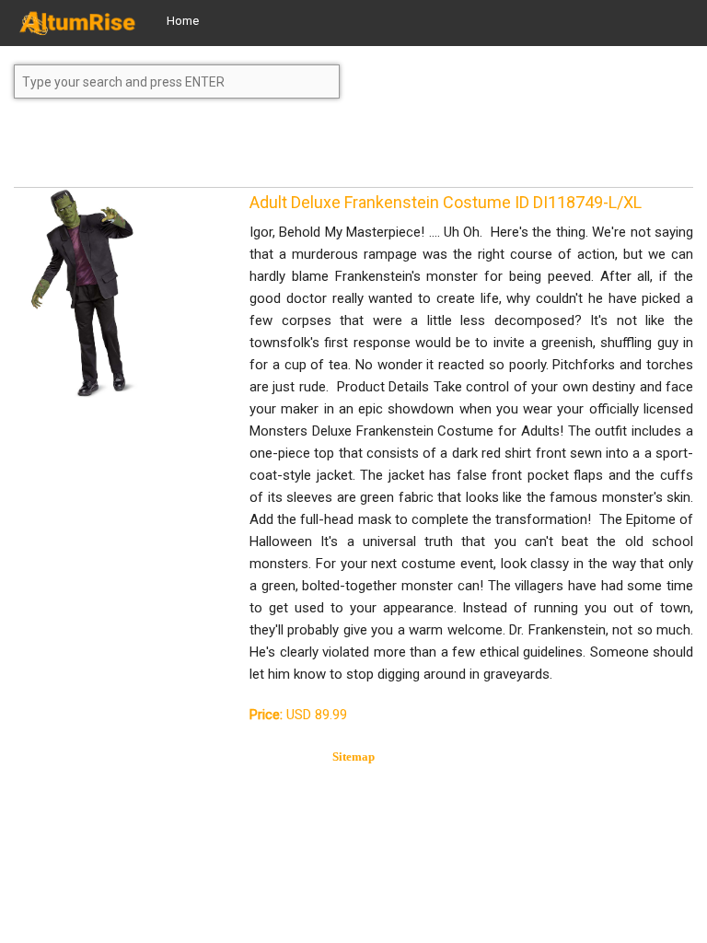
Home (183, 21)
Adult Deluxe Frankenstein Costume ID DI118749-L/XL (445, 202)
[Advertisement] (161, 151)
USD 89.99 (298, 714)
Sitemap (353, 756)
